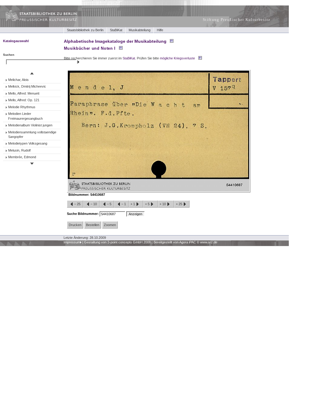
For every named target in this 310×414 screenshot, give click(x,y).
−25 (77, 204)
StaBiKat (116, 30)
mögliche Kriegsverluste (177, 58)
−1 (123, 204)
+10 (163, 204)
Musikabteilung (139, 30)
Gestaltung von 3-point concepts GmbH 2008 (117, 242)
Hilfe (160, 30)
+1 (133, 204)
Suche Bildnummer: (83, 213)
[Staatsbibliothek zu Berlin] (35, 20)
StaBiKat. (129, 58)
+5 (147, 204)
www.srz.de (208, 242)
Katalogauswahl (16, 41)
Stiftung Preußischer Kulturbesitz (237, 19)
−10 (94, 204)
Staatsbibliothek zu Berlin (85, 30)
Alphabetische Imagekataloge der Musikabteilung (115, 41)
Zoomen (110, 225)
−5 (109, 204)
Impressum (72, 242)
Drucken (75, 225)
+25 (179, 204)
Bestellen (92, 225)
